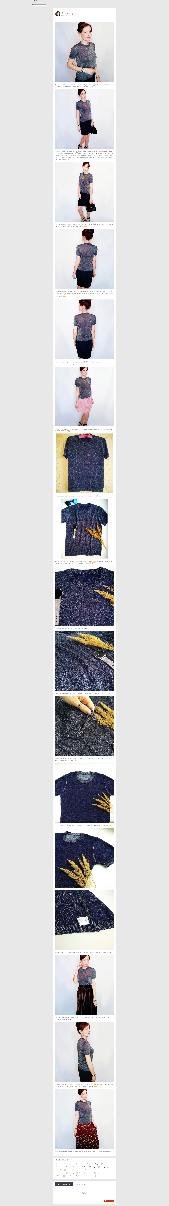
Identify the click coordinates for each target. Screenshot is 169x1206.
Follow (77, 14)
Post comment (109, 1201)
